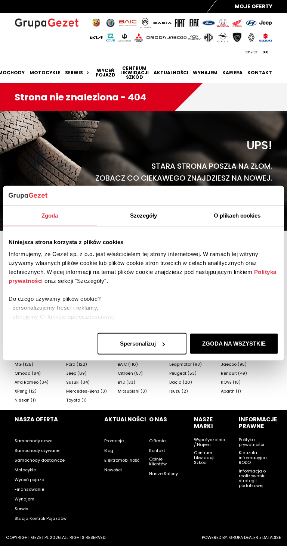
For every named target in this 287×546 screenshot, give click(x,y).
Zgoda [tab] (49, 215)
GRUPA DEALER (243, 537)
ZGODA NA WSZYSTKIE (234, 343)
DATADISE (271, 537)
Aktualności (171, 73)
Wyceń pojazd (105, 72)
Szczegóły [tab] (143, 215)
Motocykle (45, 73)
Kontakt (259, 73)
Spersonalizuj (138, 343)
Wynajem (205, 73)
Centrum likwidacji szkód (134, 72)
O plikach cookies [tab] (237, 215)
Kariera (232, 73)
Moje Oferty (253, 6)
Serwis (74, 73)
